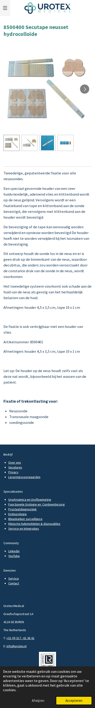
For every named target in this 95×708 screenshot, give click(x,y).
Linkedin (14, 551)
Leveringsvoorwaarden (24, 477)
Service (13, 578)
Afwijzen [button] (38, 700)
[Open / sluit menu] (5, 8)
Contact (13, 583)
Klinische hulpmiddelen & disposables (34, 524)
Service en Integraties (23, 528)
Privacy (13, 472)
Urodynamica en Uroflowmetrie (29, 499)
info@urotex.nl (16, 646)
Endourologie (17, 514)
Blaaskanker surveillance (25, 519)
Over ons (14, 462)
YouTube (14, 556)
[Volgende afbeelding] (84, 89)
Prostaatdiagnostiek (22, 509)
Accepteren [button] (73, 700)
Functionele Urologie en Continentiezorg (36, 504)
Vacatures (15, 467)
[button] (11, 143)
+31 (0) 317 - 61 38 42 (20, 638)
